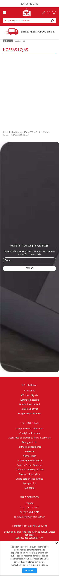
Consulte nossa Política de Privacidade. (29, 564)
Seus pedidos (29, 483)
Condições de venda (29, 433)
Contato (29, 502)
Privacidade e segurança (29, 460)
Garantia (29, 451)
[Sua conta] (44, 13)
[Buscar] (52, 20)
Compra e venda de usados (30, 428)
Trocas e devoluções (29, 474)
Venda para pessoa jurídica (29, 478)
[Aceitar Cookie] (29, 570)
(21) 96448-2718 (29, 3)
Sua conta (29, 487)
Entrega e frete (29, 442)
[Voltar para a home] (26, 12)
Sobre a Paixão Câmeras (29, 465)
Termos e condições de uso (29, 469)
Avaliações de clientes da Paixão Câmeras (29, 437)
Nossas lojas (29, 455)
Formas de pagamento (29, 446)
